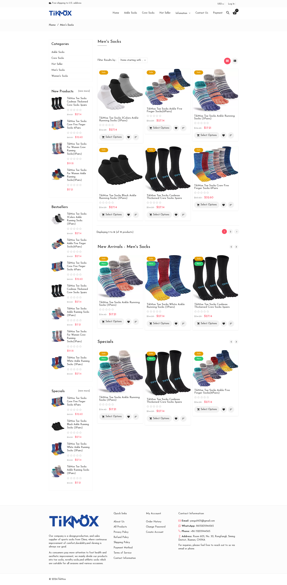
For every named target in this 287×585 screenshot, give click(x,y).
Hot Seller (57, 64)
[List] (235, 61)
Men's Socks (58, 70)
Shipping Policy (122, 542)
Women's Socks (59, 76)
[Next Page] (236, 231)
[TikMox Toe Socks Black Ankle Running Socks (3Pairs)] (120, 169)
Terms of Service (123, 553)
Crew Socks (57, 58)
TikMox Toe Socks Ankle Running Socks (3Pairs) (78, 312)
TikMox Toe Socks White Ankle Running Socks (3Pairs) (166, 305)
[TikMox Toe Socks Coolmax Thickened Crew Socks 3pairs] (168, 169)
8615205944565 (205, 526)
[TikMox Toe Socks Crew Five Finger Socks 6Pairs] (215, 164)
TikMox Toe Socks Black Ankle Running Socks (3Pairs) (117, 197)
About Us (119, 522)
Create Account (154, 532)
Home (52, 25)
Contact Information (125, 558)
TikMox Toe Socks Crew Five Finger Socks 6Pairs (211, 187)
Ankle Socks (57, 52)
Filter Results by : (107, 60)
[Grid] (227, 61)
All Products (120, 527)
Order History (153, 522)
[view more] (84, 91)
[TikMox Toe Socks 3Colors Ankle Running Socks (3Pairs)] (120, 91)
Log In (231, 4)
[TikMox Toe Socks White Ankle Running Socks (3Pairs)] (168, 277)
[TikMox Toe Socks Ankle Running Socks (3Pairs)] (215, 90)
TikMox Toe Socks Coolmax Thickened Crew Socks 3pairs (164, 197)
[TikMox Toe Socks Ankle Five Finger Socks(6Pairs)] (168, 87)
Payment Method (123, 548)
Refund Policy (121, 537)
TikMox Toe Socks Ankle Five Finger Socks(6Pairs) (164, 110)
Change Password (155, 527)
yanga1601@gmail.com (202, 521)
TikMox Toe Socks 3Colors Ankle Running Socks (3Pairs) (119, 119)
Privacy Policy (121, 532)
